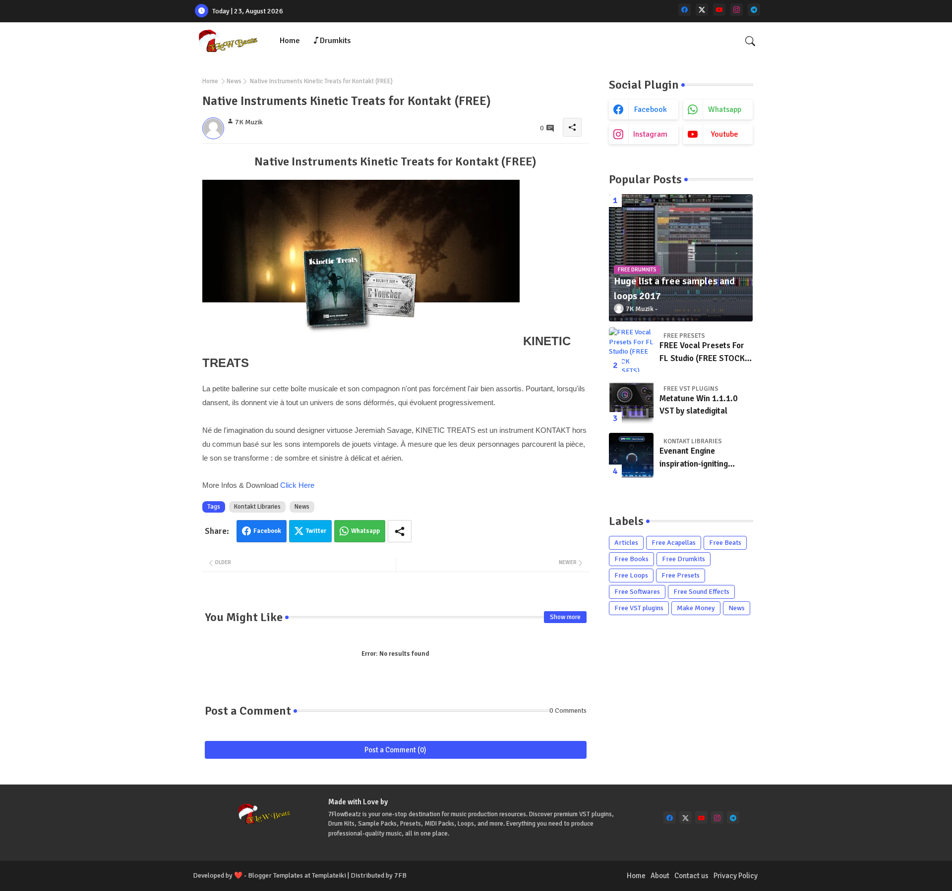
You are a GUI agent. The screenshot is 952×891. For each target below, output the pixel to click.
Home (290, 41)
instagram (650, 134)
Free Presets (680, 575)
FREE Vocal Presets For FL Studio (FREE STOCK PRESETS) (702, 352)
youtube (724, 134)
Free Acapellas (674, 542)
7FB (400, 875)
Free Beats (725, 542)
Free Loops (631, 575)
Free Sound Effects (701, 591)
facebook (650, 109)
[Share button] (400, 531)
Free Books (631, 559)
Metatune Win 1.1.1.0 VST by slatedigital (698, 405)
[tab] (290, 40)
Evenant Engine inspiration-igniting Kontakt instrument (694, 458)
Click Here (297, 485)
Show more (565, 617)
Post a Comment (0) (395, 749)
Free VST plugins (638, 608)
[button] (750, 41)
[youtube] (719, 9)
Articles (626, 542)
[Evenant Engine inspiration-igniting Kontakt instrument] (631, 455)
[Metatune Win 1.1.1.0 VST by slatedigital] (631, 402)
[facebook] (684, 9)
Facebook (267, 531)
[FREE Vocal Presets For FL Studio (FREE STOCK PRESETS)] (631, 349)
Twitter (316, 531)
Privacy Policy (736, 875)
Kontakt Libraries (257, 507)
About (660, 875)
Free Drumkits (683, 559)
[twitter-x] (702, 9)
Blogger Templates (275, 875)
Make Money (696, 608)
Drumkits (335, 41)
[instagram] (736, 9)
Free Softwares (637, 591)
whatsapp (724, 109)
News (234, 81)
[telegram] (754, 9)
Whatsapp (365, 531)
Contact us (691, 875)
